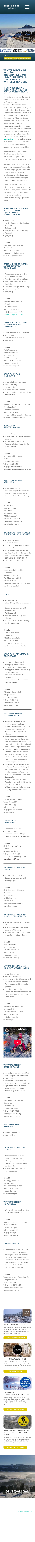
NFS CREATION (22, 1525)
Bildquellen (28, 1505)
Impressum (8, 1505)
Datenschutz (18, 1505)
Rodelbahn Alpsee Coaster (13, 314)
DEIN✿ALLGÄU (17, 1528)
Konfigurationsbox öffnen (25, 1511)
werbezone (12, 1525)
